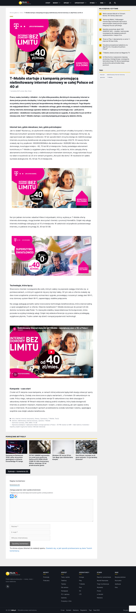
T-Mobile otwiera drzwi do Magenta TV (116, 53)
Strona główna (14, 12)
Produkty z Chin (66, 601)
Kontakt (68, 610)
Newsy (55, 3)
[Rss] (8, 586)
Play (80, 580)
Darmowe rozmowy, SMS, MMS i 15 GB (24, 422)
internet (14, 420)
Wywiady (100, 587)
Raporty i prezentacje (104, 577)
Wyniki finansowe (102, 580)
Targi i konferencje (103, 584)
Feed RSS (96, 610)
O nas (63, 610)
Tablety (63, 584)
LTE (80, 594)
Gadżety (64, 598)
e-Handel (100, 594)
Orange (81, 577)
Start (48, 3)
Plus (80, 587)
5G (80, 591)
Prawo (99, 591)
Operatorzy (79, 3)
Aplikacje (118, 584)
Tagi (90, 610)
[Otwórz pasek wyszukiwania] (115, 3)
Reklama (100, 598)
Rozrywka (118, 580)
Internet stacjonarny (27, 418)
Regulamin (83, 610)
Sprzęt (66, 3)
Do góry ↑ (126, 610)
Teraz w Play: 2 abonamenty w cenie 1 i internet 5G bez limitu (116, 40)
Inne (102, 3)
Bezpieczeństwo (120, 577)
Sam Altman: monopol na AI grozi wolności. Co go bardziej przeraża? (86, 457)
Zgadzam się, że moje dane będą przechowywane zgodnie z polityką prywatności (32, 492)
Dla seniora (64, 587)
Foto (116, 587)
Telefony (64, 580)
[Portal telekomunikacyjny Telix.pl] (13, 574)
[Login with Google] (15, 496)
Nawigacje (64, 591)
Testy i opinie (65, 577)
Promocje (46, 577)
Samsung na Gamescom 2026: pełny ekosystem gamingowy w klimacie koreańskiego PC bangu (14, 458)
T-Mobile (51, 418)
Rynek (92, 3)
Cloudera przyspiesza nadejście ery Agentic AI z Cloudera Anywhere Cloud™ (115, 47)
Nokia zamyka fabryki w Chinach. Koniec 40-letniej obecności (114, 15)
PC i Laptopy (65, 594)
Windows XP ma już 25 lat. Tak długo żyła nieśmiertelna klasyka (62, 457)
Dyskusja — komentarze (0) (18, 471)
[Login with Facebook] (11, 496)
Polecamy (46, 580)
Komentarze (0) (15, 485)
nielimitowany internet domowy (28, 420)
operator (41, 420)
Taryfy (57, 418)
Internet (18, 418)
